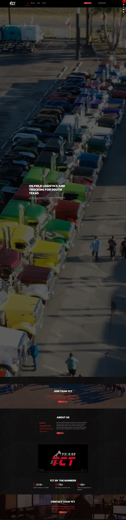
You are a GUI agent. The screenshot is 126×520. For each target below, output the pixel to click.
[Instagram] (123, 7)
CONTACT (44, 3)
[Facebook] (123, 4)
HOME (27, 3)
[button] (88, 3)
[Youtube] (123, 9)
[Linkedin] (123, 12)
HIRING (38, 3)
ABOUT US (33, 3)
